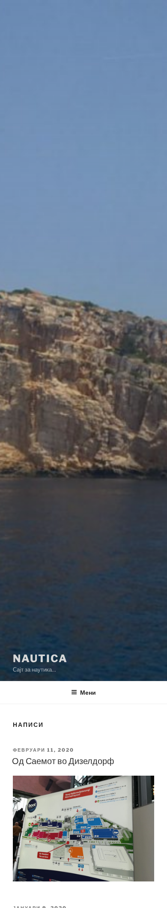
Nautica (40, 658)
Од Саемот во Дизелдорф (63, 761)
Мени (88, 692)
